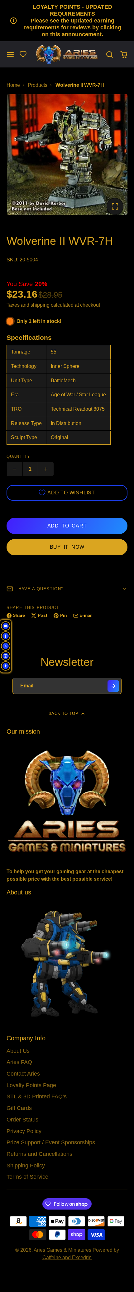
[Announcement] (67, 20)
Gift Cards (19, 1108)
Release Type (26, 423)
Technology (23, 366)
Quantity (18, 456)
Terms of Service (27, 1177)
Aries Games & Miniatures (62, 1250)
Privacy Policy (24, 1131)
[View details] (67, 800)
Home (13, 85)
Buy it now (67, 547)
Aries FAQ (19, 1062)
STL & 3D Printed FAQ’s (37, 1096)
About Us (18, 1051)
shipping (40, 305)
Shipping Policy (26, 1165)
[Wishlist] (23, 54)
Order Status (22, 1119)
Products (37, 85)
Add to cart (67, 525)
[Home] (67, 54)
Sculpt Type (24, 437)
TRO (16, 409)
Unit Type (21, 380)
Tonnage (20, 351)
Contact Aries (23, 1074)
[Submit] (113, 686)
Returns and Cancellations (39, 1154)
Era (15, 394)
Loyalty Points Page (31, 1085)
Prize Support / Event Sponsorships (51, 1142)
